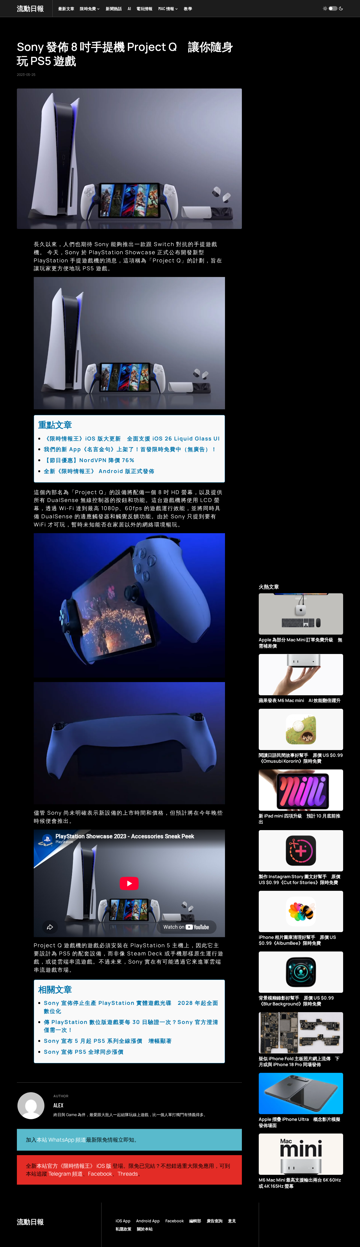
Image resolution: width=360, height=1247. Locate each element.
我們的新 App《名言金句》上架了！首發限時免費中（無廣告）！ (130, 449)
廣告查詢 (214, 1220)
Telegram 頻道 (65, 1173)
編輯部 (195, 1220)
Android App (148, 1220)
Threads (128, 1173)
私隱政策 (123, 1229)
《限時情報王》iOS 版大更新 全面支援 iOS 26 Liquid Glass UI (132, 438)
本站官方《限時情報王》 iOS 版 (74, 1165)
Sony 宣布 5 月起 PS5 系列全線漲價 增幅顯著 (108, 1040)
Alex (58, 1105)
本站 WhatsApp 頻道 (61, 1139)
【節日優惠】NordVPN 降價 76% (89, 460)
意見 (232, 1220)
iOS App (123, 1220)
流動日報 (30, 8)
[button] (333, 8)
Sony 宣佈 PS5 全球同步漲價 (84, 1051)
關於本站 (145, 1229)
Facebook (100, 1173)
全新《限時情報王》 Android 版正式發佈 (99, 471)
